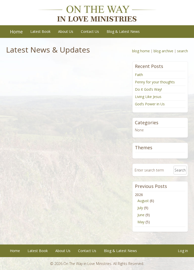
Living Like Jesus (148, 96)
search (182, 50)
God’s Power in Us (150, 104)
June (140, 214)
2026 (144, 208)
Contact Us (90, 31)
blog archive (163, 50)
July (140, 207)
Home (16, 32)
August (143, 200)
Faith (139, 74)
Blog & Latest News (123, 31)
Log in (183, 250)
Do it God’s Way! (148, 89)
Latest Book (40, 31)
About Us (65, 31)
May (140, 221)
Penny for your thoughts (155, 82)
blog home (141, 50)
